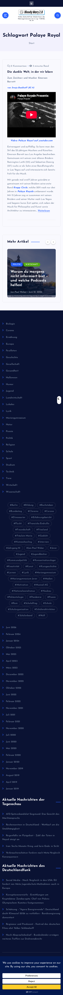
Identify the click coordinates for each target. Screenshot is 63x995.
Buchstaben (47, 505)
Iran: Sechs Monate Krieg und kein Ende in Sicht (32, 846)
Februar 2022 (13, 701)
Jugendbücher (40, 554)
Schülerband (26, 615)
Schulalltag (31, 603)
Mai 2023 (11, 654)
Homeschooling (24, 542)
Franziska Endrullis (39, 523)
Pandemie (36, 597)
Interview (44, 542)
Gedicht (44, 536)
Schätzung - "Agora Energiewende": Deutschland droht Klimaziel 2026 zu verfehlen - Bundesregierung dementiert (31, 913)
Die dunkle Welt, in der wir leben (30, 72)
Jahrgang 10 (14, 548)
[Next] (53, 242)
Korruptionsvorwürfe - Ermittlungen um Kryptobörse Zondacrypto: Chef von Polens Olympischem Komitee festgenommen (25, 899)
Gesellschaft (12, 364)
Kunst (30, 566)
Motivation (22, 585)
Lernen (12, 572)
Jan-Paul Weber (18, 292)
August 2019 (12, 775)
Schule (9, 451)
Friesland (43, 529)
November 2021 (14, 708)
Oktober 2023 (13, 647)
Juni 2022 (11, 694)
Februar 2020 (13, 755)
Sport (9, 458)
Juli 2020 (11, 735)
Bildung (29, 505)
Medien (49, 579)
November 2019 (14, 768)
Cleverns (33, 511)
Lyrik (8, 411)
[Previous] (47, 242)
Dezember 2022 (14, 674)
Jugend (10, 391)
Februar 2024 (13, 634)
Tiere (8, 478)
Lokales (10, 404)
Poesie (9, 431)
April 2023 (11, 661)
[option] (31, 273)
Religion (10, 445)
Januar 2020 (12, 762)
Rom (15, 603)
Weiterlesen (44, 211)
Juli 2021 (10, 715)
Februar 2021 (13, 721)
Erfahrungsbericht (42, 517)
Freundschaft (23, 529)
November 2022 (15, 681)
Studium (10, 465)
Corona (10, 330)
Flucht (18, 523)
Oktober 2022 (13, 688)
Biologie (10, 324)
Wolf (42, 615)
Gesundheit (12, 371)
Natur (9, 424)
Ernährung (11, 337)
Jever (54, 548)
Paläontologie (16, 597)
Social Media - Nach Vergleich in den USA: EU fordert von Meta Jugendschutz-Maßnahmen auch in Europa (30, 884)
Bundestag (16, 511)
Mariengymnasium (16, 418)
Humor (9, 384)
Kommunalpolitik (18, 560)
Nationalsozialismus (24, 591)
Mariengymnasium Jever (24, 579)
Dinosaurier (19, 517)
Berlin (14, 505)
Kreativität (13, 566)
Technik (10, 472)
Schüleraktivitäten (45, 609)
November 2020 (15, 728)
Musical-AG (42, 585)
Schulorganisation (19, 609)
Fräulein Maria (24, 536)
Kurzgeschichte (49, 566)
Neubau (47, 591)
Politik (17, 264)
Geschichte (12, 357)
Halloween (11, 377)
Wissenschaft (13, 492)
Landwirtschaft (14, 398)
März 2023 (11, 668)
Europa (10, 344)
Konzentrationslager (45, 560)
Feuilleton (11, 350)
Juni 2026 (11, 627)
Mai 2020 (11, 748)
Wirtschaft (32, 264)
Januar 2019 (12, 789)
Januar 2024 (12, 641)
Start (31, 43)
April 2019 (11, 782)
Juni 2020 (11, 742)
